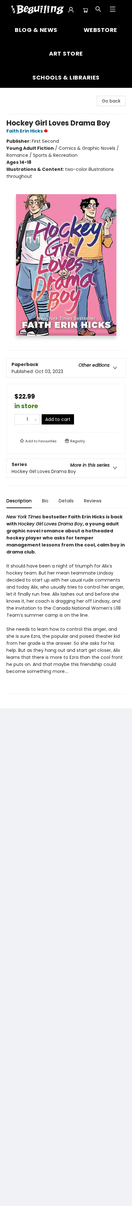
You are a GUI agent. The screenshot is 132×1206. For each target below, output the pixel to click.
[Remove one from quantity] (19, 419)
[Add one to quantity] (36, 419)
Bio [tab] (45, 501)
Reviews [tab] (93, 501)
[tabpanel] (66, 603)
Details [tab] (66, 501)
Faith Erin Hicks (24, 131)
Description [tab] (19, 501)
